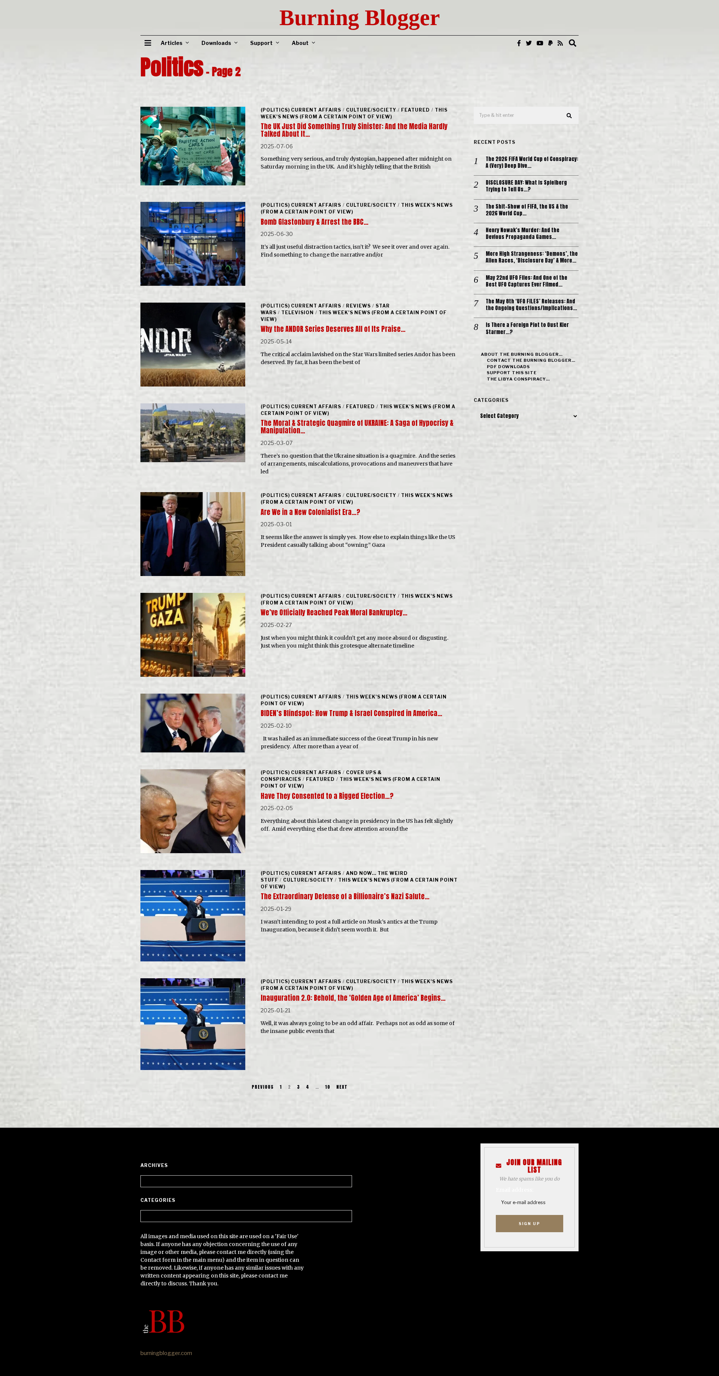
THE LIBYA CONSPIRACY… (518, 379)
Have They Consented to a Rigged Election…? (327, 796)
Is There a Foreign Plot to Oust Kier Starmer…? (527, 328)
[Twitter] (529, 43)
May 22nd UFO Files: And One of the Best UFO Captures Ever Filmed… (526, 281)
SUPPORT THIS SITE (512, 372)
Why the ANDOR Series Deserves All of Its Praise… (333, 329)
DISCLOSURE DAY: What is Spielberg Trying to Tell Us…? (526, 186)
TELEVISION (297, 312)
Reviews (358, 306)
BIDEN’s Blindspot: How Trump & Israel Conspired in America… (351, 713)
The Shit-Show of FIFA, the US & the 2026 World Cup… (527, 210)
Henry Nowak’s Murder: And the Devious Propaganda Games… (522, 233)
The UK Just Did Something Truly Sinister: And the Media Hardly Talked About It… (354, 130)
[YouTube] (540, 43)
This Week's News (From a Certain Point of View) (354, 113)
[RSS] (560, 43)
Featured (415, 110)
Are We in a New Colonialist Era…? (310, 512)
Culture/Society (371, 110)
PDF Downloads (508, 366)
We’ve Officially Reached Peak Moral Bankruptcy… (334, 612)
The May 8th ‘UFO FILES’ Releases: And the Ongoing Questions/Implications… (531, 305)
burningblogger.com (166, 1353)
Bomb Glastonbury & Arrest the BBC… (314, 222)
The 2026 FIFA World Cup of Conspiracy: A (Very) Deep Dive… (532, 162)
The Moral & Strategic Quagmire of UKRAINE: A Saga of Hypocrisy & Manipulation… (357, 427)
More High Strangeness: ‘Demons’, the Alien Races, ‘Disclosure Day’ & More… (532, 257)
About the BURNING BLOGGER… (522, 354)
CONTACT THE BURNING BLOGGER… (531, 360)
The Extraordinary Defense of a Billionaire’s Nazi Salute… (345, 896)
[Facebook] (519, 43)
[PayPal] (550, 43)
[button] (570, 116)
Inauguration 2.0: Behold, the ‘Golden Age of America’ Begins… (353, 998)
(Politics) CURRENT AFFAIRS (301, 110)
